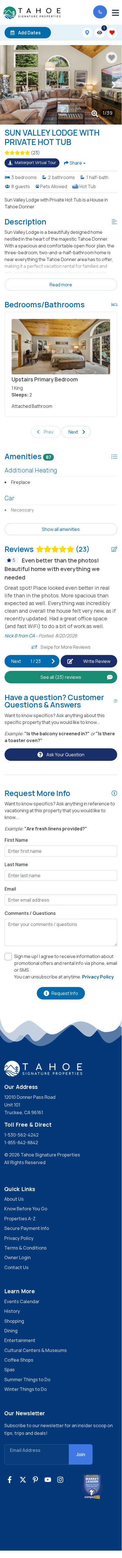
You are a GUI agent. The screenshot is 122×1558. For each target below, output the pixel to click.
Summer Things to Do (27, 1379)
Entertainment (19, 1340)
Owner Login (17, 1257)
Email (10, 889)
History (12, 1311)
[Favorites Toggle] (112, 33)
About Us (14, 1199)
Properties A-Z (20, 1218)
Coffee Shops (18, 1360)
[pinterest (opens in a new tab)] (35, 1479)
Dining (11, 1331)
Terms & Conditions (25, 1248)
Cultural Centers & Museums (35, 1350)
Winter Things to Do (25, 1389)
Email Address (25, 1450)
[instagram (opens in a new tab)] (60, 1479)
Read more (61, 285)
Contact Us (16, 1267)
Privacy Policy (19, 1238)
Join (80, 1454)
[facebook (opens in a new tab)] (10, 1479)
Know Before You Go (25, 1209)
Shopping (14, 1321)
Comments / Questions (30, 913)
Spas (9, 1369)
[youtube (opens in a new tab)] (47, 1479)
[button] (8, 85)
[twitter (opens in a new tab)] (23, 1479)
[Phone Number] (100, 11)
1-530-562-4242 (21, 1135)
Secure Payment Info (26, 1228)
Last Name (16, 864)
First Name (16, 840)
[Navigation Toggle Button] (115, 12)
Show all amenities (61, 529)
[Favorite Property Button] (111, 57)
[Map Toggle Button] (87, 33)
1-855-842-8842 (21, 1142)
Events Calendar (21, 1301)
